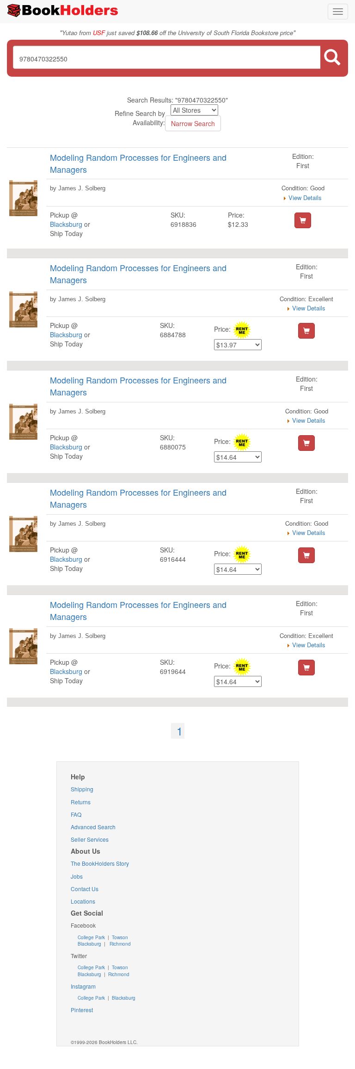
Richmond (119, 944)
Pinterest (82, 1010)
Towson (119, 937)
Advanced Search (93, 827)
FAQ (76, 814)
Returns (81, 802)
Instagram (83, 986)
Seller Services (90, 839)
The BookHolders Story (100, 863)
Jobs (77, 876)
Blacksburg (66, 224)
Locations (83, 901)
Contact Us (84, 889)
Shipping (82, 789)
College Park (92, 937)
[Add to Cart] (302, 220)
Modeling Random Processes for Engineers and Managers (138, 163)
